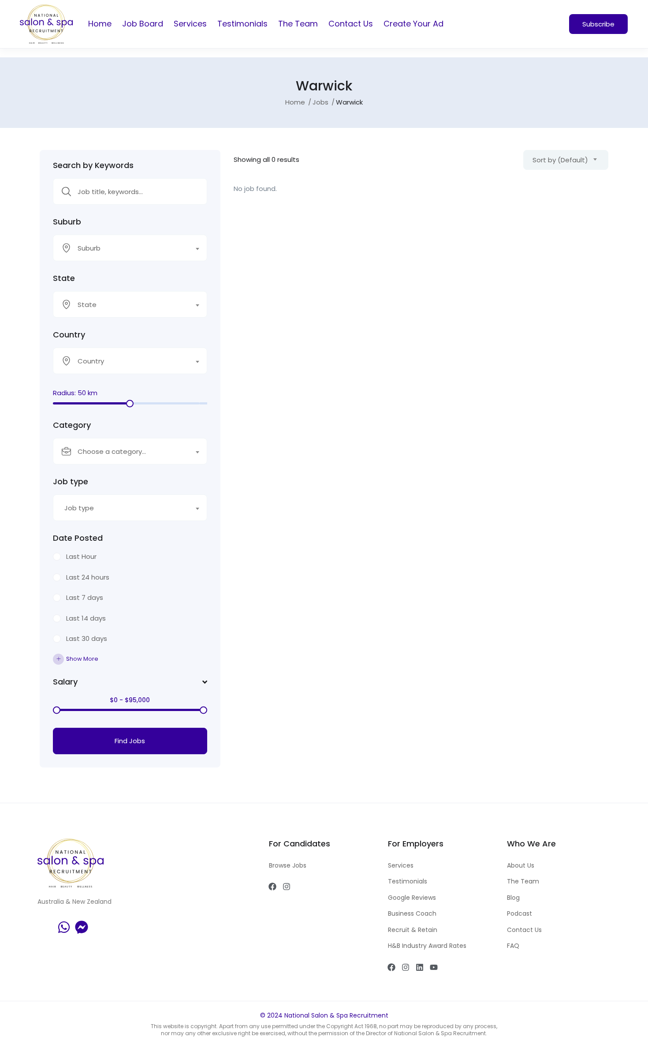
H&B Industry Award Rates (427, 945)
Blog (513, 897)
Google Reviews (412, 897)
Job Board (142, 23)
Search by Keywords (93, 165)
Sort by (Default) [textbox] (560, 160)
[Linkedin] (420, 967)
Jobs (320, 102)
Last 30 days (86, 638)
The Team (298, 23)
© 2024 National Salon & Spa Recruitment (324, 1015)
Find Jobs (130, 740)
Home (100, 23)
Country (69, 335)
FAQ (513, 945)
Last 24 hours (87, 577)
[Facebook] (272, 887)
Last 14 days (86, 618)
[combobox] (130, 248)
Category (72, 425)
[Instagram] (286, 887)
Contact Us (350, 23)
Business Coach (412, 913)
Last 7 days (84, 597)
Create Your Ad (413, 23)
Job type (70, 482)
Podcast (519, 913)
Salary (65, 682)
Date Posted (78, 538)
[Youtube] (434, 967)
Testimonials (242, 23)
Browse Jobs (287, 865)
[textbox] (124, 248)
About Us (520, 865)
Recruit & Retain (412, 929)
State (64, 278)
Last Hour (81, 556)
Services (190, 23)
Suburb (67, 222)
